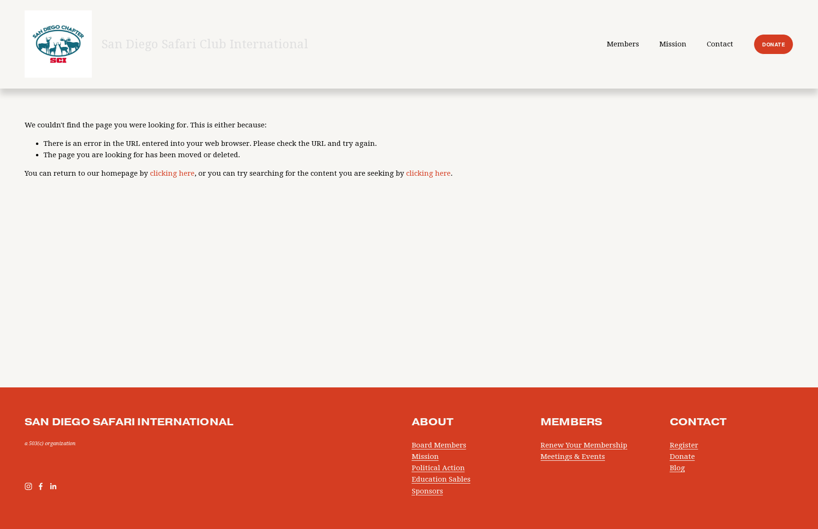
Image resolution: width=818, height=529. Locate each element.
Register (684, 445)
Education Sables (441, 479)
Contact (720, 44)
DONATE (773, 44)
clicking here (172, 173)
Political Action (438, 468)
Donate (682, 456)
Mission (425, 456)
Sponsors (427, 491)
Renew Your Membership (584, 445)
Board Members (439, 445)
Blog (677, 468)
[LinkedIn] (53, 486)
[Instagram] (28, 486)
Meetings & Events (573, 456)
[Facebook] (40, 486)
